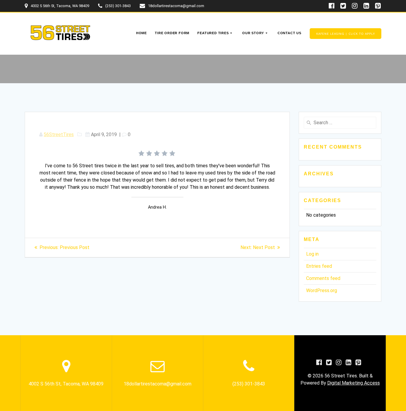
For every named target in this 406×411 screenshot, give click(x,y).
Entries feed (319, 266)
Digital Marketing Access (353, 383)
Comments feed (323, 278)
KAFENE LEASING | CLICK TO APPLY (345, 34)
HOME (141, 33)
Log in (312, 254)
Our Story (253, 33)
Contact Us (289, 33)
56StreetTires (59, 134)
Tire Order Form (172, 33)
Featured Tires (213, 33)
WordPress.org (321, 290)
